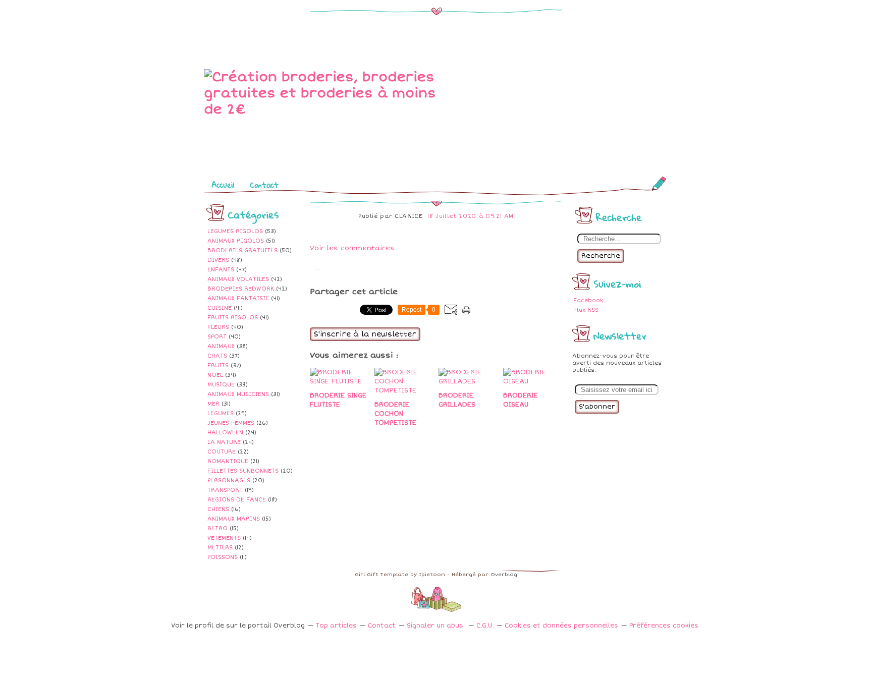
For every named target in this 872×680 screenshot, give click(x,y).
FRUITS (218, 365)
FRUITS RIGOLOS (232, 317)
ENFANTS (220, 269)
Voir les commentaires (352, 248)
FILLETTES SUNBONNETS (243, 471)
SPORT (217, 336)
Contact (264, 185)
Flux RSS (585, 310)
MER (213, 404)
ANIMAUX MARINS (233, 519)
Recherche (600, 256)
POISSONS (222, 557)
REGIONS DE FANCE (236, 499)
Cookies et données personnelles (561, 626)
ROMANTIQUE (227, 461)
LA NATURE (224, 442)
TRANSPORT (225, 490)
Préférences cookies (663, 626)
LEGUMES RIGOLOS (235, 231)
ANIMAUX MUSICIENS (238, 394)
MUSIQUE (221, 384)
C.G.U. (485, 626)
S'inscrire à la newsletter (365, 334)
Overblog (503, 575)
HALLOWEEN (225, 432)
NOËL (215, 375)
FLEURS (218, 327)
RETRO (217, 528)
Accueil (223, 185)
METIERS (220, 547)
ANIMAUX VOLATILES (238, 279)
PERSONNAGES (228, 480)
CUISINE (219, 308)
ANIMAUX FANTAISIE (238, 298)
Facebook (588, 300)
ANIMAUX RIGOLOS (235, 241)
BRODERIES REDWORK (240, 289)
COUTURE (221, 451)
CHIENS (218, 509)
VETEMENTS (224, 538)
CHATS (217, 356)
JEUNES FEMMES (230, 423)
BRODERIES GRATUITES (242, 250)
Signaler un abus (436, 626)
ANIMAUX (221, 346)
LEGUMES (220, 413)
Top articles (336, 626)
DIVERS (218, 260)
